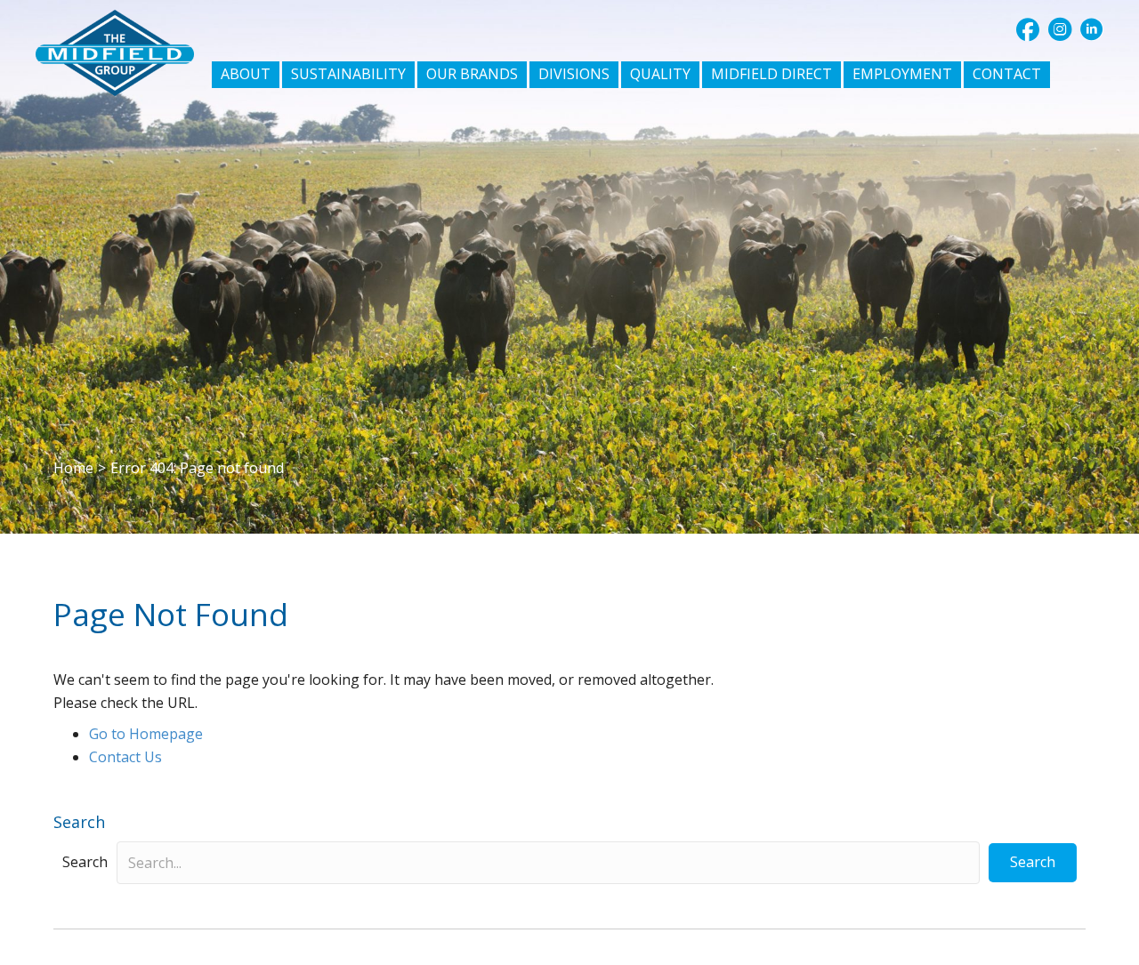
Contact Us (125, 757)
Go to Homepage (146, 734)
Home (73, 468)
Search (85, 862)
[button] (1027, 29)
